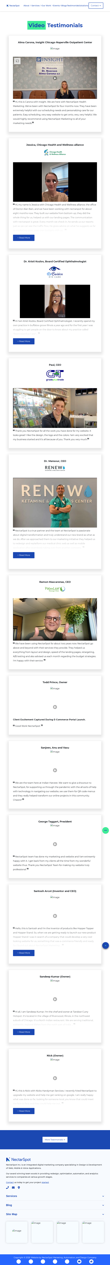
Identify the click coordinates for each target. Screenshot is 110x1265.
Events (56, 5)
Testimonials (73, 5)
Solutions (83, 5)
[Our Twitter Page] (31, 1261)
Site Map (11, 1214)
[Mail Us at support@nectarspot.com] (79, 1261)
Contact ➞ (96, 5)
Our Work (47, 5)
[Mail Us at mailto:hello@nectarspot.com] (14, 1188)
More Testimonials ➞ (55, 1139)
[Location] (20, 1188)
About (26, 5)
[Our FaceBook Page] (18, 1261)
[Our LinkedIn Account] (43, 1261)
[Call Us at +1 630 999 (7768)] (8, 1188)
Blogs (64, 5)
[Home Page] (13, 5)
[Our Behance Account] (55, 1261)
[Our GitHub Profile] (67, 1261)
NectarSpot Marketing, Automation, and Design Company (69, 1257)
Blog (9, 1205)
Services (36, 5)
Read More (23, 237)
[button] (105, 830)
